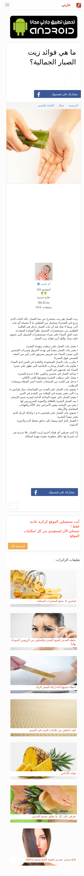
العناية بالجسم (46, 105)
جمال (61, 105)
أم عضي (45, 283)
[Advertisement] (42, 222)
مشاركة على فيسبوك (65, 94)
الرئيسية (73, 105)
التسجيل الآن (18, 546)
